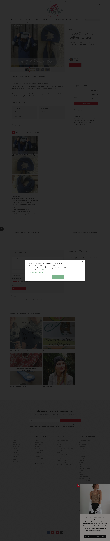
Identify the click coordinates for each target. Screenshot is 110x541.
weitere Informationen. (44, 270)
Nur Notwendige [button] (73, 277)
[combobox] (82, 261)
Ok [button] (58, 277)
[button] (55, 272)
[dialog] (55, 270)
